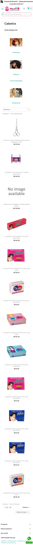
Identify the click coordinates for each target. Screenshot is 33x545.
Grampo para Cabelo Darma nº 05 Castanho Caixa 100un (16, 301)
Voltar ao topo (23, 512)
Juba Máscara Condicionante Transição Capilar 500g (16, 173)
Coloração (16, 52)
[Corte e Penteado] (16, 78)
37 (11, 507)
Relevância (16, 110)
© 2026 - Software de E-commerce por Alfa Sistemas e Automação (15, 542)
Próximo (26, 507)
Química (16, 74)
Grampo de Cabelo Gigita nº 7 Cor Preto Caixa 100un (16, 461)
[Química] (16, 64)
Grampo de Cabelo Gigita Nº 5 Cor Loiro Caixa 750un (16, 237)
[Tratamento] (16, 93)
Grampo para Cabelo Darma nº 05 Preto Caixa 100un (16, 365)
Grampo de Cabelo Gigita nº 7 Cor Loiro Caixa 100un (16, 269)
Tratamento (16, 103)
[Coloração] (16, 42)
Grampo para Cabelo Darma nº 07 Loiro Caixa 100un (16, 494)
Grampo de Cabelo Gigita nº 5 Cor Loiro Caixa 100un (16, 397)
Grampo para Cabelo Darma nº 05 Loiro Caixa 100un (16, 333)
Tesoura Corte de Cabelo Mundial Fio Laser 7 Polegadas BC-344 (16, 141)
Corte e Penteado (16, 81)
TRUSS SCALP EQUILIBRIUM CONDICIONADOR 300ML (16, 205)
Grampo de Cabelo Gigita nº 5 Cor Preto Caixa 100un (17, 429)
